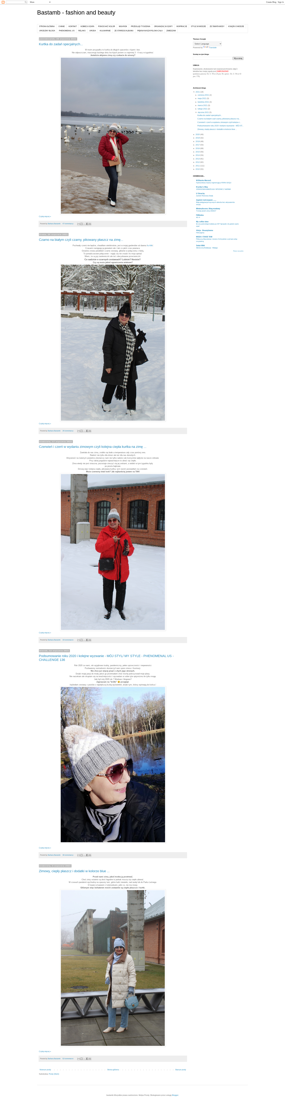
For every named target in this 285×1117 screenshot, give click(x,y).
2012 (198, 162)
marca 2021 (203, 105)
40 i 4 (198, 217)
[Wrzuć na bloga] (81, 223)
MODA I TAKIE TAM (204, 237)
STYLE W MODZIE (198, 26)
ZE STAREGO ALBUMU (123, 31)
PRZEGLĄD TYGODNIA (140, 26)
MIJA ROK (123, 26)
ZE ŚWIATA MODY (217, 26)
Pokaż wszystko (238, 251)
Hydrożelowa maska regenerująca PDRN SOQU (213, 183)
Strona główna (113, 1070)
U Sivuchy (200, 193)
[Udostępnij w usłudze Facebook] (87, 223)
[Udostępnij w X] (84, 223)
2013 (198, 159)
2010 (198, 169)
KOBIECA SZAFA (87, 26)
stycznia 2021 (203, 112)
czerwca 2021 (203, 95)
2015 (198, 152)
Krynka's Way (202, 187)
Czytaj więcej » (45, 216)
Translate (213, 48)
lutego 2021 (203, 109)
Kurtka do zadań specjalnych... (61, 44)
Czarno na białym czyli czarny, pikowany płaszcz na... (218, 119)
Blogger (175, 1095)
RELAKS (82, 31)
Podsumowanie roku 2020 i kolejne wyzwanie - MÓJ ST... (220, 126)
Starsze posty (180, 1070)
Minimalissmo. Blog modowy (208, 209)
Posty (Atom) (54, 1074)
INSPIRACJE (181, 26)
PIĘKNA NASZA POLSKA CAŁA (150, 31)
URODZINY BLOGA (47, 31)
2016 (198, 148)
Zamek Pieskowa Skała (204, 196)
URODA (92, 31)
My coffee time (202, 222)
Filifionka (200, 215)
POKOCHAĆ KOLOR (106, 26)
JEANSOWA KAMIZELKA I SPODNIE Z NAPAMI (213, 189)
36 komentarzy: (68, 855)
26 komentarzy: (68, 431)
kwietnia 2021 (203, 102)
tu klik (149, 245)
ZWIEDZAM (171, 31)
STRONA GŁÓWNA (47, 26)
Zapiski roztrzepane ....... (206, 200)
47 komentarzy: (68, 223)
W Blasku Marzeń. (203, 180)
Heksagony (200, 233)
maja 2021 (202, 98)
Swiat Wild (200, 246)
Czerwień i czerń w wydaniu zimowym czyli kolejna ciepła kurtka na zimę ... (92, 447)
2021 (198, 92)
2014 (198, 155)
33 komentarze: (68, 640)
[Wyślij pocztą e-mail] (78, 223)
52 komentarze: (68, 1058)
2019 (198, 138)
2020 (198, 134)
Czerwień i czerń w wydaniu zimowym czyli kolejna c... (219, 122)
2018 (198, 141)
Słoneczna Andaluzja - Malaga (207, 248)
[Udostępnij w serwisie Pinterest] (89, 223)
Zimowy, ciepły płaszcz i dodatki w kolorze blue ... (74, 871)
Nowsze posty (45, 1070)
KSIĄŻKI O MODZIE (236, 26)
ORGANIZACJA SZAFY (163, 26)
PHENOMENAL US (67, 31)
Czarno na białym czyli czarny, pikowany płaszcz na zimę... (81, 240)
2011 (198, 166)
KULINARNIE (105, 31)
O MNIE (61, 26)
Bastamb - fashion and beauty (76, 12)
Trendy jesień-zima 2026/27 (206, 211)
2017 (198, 145)
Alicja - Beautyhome (204, 230)
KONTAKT (73, 26)
